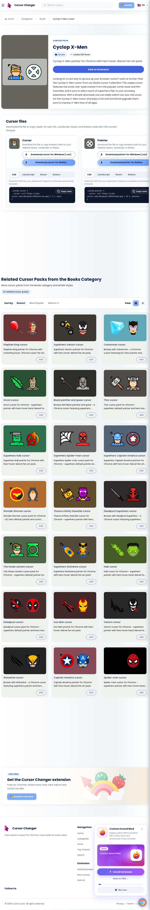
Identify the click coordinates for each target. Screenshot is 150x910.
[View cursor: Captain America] (75, 671)
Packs (80, 844)
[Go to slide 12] (121, 884)
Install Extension (85, 869)
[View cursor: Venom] (125, 616)
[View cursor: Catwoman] (125, 338)
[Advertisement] (75, 241)
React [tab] (43, 174)
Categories (83, 838)
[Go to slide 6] (110, 884)
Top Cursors (83, 849)
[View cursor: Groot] (24, 394)
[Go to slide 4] (106, 884)
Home (80, 833)
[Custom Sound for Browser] (120, 855)
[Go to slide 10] (117, 884)
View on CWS (119, 878)
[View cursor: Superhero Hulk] (24, 449)
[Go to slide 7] (111, 884)
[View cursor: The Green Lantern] (24, 560)
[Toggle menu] (3, 5)
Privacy (120, 903)
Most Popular (37, 303)
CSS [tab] (14, 174)
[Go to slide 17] (131, 884)
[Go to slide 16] (129, 884)
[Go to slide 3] (104, 884)
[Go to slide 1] (98, 884)
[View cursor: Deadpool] (24, 616)
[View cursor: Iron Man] (75, 616)
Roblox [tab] (56, 174)
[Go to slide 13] (123, 884)
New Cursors (83, 874)
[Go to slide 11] (119, 884)
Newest (21, 303)
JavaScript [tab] (28, 174)
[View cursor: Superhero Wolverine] (75, 560)
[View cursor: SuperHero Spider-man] (75, 449)
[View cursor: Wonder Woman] (24, 505)
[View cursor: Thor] (125, 394)
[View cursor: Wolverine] (24, 671)
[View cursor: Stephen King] (24, 338)
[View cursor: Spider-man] (125, 671)
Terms (130, 903)
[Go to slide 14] (125, 884)
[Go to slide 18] (132, 884)
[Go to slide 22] (140, 884)
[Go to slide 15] (127, 884)
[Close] (142, 826)
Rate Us (81, 880)
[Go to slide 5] (108, 884)
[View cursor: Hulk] (125, 560)
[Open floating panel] (142, 902)
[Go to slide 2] (101, 884)
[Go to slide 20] (136, 884)
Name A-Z (53, 303)
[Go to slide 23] (142, 884)
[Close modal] (107, 436)
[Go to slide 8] (113, 884)
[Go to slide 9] (115, 884)
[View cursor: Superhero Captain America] (125, 449)
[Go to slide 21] (138, 884)
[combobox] (77, 5)
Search (81, 855)
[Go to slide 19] (134, 884)
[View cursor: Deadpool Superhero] (125, 505)
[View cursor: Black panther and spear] (75, 394)
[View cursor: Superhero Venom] (75, 338)
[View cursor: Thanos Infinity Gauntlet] (75, 505)
